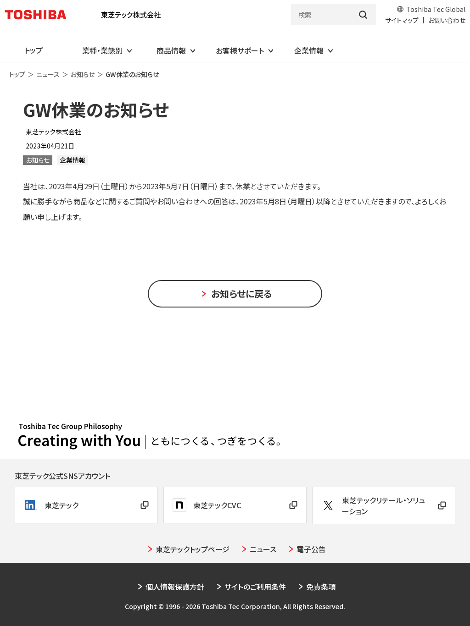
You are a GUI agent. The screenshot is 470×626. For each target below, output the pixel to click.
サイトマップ (402, 20)
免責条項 (321, 586)
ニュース (48, 74)
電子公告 (311, 549)
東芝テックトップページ (192, 549)
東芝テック (61, 505)
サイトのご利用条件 (255, 586)
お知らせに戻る (241, 293)
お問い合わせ (446, 20)
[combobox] (320, 14)
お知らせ (83, 74)
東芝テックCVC (217, 505)
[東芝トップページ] (39, 14)
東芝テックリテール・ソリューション (383, 505)
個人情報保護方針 (174, 586)
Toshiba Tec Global (435, 9)
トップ (17, 74)
